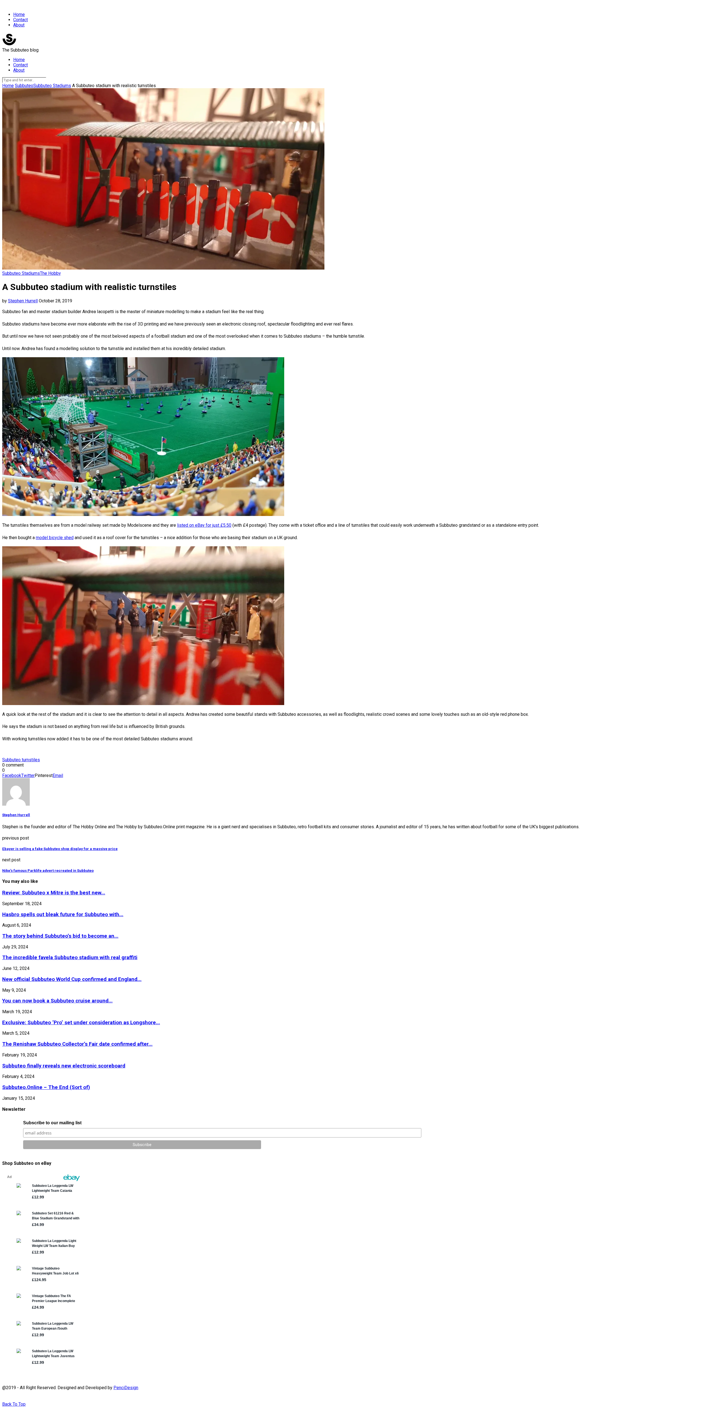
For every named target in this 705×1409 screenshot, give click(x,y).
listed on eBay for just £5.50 (204, 525)
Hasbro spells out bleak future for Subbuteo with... (62, 914)
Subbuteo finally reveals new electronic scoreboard (63, 1066)
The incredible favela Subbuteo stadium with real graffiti (69, 957)
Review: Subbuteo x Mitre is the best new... (53, 893)
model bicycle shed (55, 537)
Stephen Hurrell (23, 300)
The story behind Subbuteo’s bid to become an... (60, 936)
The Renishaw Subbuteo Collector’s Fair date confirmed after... (77, 1044)
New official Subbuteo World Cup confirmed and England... (72, 979)
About (19, 25)
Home (19, 14)
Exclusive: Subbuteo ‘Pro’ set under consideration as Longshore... (81, 1023)
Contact (20, 19)
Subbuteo (24, 85)
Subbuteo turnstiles (21, 759)
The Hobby (50, 273)
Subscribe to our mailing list (52, 1122)
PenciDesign (125, 1387)
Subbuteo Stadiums (52, 85)
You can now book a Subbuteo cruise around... (57, 1001)
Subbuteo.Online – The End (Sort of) (46, 1087)
